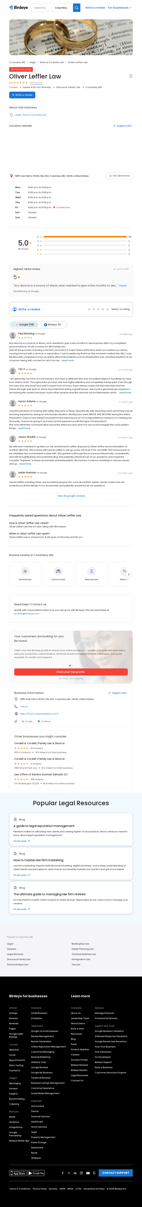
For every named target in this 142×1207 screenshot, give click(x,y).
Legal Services (15, 954)
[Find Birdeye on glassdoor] (94, 1173)
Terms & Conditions (20, 1188)
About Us (76, 1013)
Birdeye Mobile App (19, 1140)
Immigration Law (81, 959)
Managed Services (104, 1013)
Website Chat (38, 1062)
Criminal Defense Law (84, 954)
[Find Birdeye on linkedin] (75, 1173)
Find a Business (103, 1051)
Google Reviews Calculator (109, 1031)
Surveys (13, 1088)
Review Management (42, 1036)
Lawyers (11, 949)
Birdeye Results (79, 1070)
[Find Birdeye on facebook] (62, 1173)
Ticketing (14, 1104)
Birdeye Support (103, 1062)
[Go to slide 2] (72, 665)
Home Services (39, 1126)
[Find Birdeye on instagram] (81, 1173)
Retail (34, 1152)
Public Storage (38, 1142)
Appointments (17, 1060)
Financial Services (40, 1116)
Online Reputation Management (48, 1046)
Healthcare (37, 1121)
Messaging (15, 1083)
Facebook (46, 721)
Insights (13, 1093)
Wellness (36, 1158)
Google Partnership (15, 1134)
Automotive (37, 1106)
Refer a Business (104, 1067)
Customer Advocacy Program (110, 1072)
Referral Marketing (40, 1057)
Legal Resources (79, 1075)
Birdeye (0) (54, 324)
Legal (32, 62)
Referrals (14, 1023)
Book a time (77, 1028)
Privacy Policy (40, 1188)
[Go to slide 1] (70, 665)
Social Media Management (45, 1093)
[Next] (129, 574)
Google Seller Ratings (16, 1035)
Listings (13, 1013)
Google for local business (44, 1031)
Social (12, 1054)
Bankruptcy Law (80, 943)
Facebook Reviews (41, 1077)
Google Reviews (39, 1067)
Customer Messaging (42, 1051)
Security (53, 1188)
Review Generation (41, 1041)
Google (28, 721)
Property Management (43, 1137)
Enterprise (36, 1018)
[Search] (76, 7)
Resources (76, 1033)
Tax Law (76, 964)
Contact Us (77, 1080)
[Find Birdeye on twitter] (69, 1173)
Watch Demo (78, 1023)
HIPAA (70, 1188)
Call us (24, 706)
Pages (12, 1028)
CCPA (78, 1188)
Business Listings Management (48, 1082)
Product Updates (80, 1049)
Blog (73, 1039)
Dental (34, 1111)
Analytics (14, 1122)
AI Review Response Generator (111, 1036)
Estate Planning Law (83, 949)
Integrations (16, 1127)
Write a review (95, 8)
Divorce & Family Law (52, 62)
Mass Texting (16, 1065)
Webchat (14, 1049)
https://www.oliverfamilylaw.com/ (39, 713)
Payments (14, 1070)
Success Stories (79, 1059)
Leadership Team (80, 1018)
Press (74, 1044)
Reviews (13, 1018)
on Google (40, 333)
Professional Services (106, 1018)
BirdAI (12, 1116)
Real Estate (37, 1147)
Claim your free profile (70, 672)
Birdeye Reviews (79, 1064)
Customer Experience (42, 1088)
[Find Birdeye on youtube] (88, 1173)
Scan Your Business (105, 1046)
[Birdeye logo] (19, 7)
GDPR (62, 1188)
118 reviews (36, 82)
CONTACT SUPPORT (115, 1173)
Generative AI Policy (94, 1188)
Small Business (39, 1013)
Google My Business (42, 1072)
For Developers (103, 1057)
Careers (75, 1054)
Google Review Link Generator (111, 1041)
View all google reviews (71, 496)
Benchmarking (17, 1098)
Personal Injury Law (17, 964)
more (122, 286)
